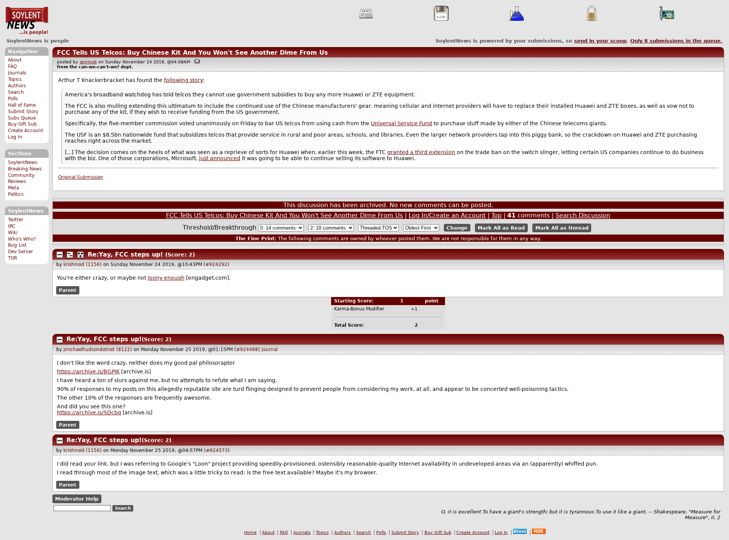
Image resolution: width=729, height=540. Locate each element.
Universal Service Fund (401, 123)
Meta (13, 187)
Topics (15, 79)
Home (250, 532)
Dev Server (20, 251)
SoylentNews (27, 21)
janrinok (88, 62)
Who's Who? (22, 239)
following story (183, 80)
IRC (11, 226)
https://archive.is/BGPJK (88, 371)
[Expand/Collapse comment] (59, 254)
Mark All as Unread (562, 228)
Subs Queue (22, 118)
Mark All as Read (501, 228)
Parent (67, 290)
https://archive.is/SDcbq (89, 412)
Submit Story (23, 111)
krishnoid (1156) (82, 264)
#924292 (216, 264)
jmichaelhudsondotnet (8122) (97, 349)
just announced (219, 158)
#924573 (217, 450)
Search (16, 92)
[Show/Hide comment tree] (69, 254)
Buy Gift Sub (22, 124)
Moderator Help (76, 499)
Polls (13, 98)
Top (496, 215)
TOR (12, 258)
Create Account (25, 130)
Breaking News (25, 169)
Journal (270, 349)
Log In (15, 137)
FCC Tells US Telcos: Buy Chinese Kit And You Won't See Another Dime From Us (192, 52)
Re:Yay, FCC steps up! (125, 254)
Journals (17, 73)
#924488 (247, 349)
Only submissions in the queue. (676, 41)
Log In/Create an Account (447, 215)
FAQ (12, 66)
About (15, 60)
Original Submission (80, 177)
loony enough (166, 278)
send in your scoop (600, 41)
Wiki (12, 232)
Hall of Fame (22, 105)
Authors (17, 85)
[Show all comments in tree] (80, 254)
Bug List (17, 245)
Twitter (15, 219)
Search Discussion (582, 215)
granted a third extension (421, 152)
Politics (16, 194)
